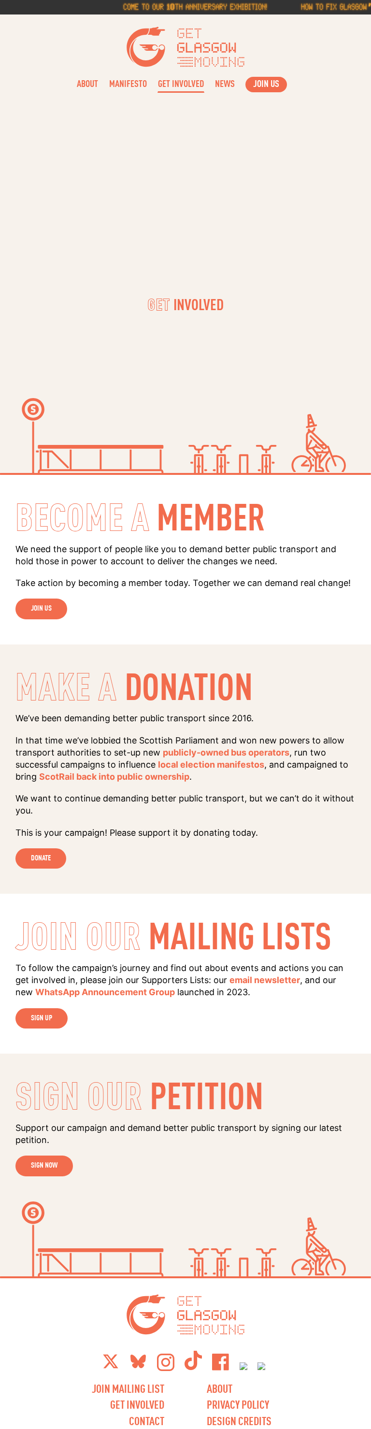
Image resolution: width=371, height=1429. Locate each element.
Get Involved (181, 83)
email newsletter (264, 980)
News (225, 83)
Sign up (41, 1017)
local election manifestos (211, 764)
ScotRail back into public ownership (114, 777)
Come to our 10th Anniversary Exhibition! (185, 7)
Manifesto (128, 83)
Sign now (44, 1164)
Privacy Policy (238, 1404)
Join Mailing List (128, 1388)
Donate (41, 857)
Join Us (266, 83)
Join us (41, 607)
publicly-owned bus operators (226, 752)
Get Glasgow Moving (186, 47)
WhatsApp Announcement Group (105, 992)
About (87, 83)
